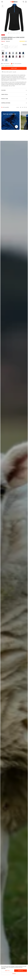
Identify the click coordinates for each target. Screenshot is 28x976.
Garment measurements (22, 44)
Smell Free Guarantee (16, 63)
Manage (14, 973)
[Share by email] (26, 107)
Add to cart (14, 68)
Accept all (20, 970)
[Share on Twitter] (22, 107)
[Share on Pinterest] (24, 107)
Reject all (7, 970)
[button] (22, 41)
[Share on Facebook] (20, 107)
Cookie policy (3, 968)
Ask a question (6, 107)
